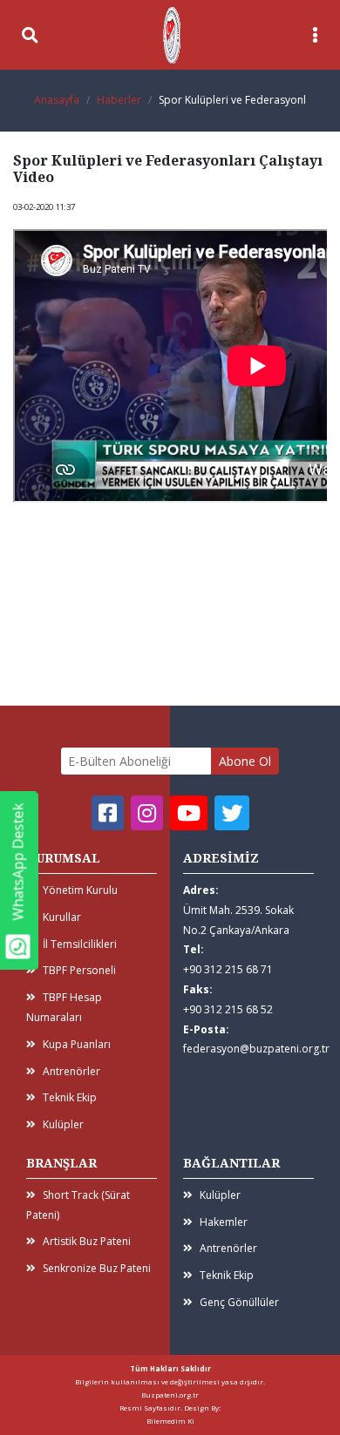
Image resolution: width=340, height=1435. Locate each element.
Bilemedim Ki (170, 1420)
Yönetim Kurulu (80, 890)
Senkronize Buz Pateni (97, 1268)
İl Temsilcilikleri (80, 944)
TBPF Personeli (79, 970)
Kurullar (62, 917)
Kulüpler (63, 1124)
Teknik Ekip (70, 1097)
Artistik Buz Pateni (87, 1241)
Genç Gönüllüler (239, 1302)
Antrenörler (71, 1071)
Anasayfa (56, 99)
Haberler (119, 99)
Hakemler (224, 1222)
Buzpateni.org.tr (170, 1394)
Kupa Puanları (77, 1044)
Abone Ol (245, 761)
